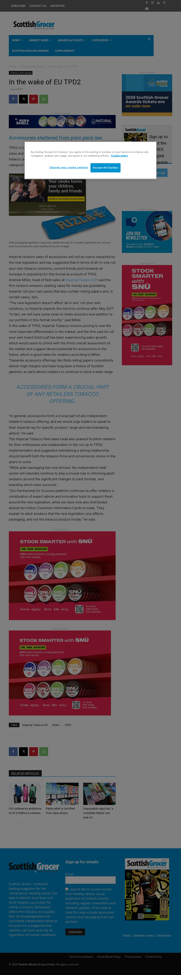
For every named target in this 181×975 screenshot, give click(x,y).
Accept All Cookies (105, 167)
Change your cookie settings (68, 167)
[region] (90, 160)
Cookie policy (119, 155)
